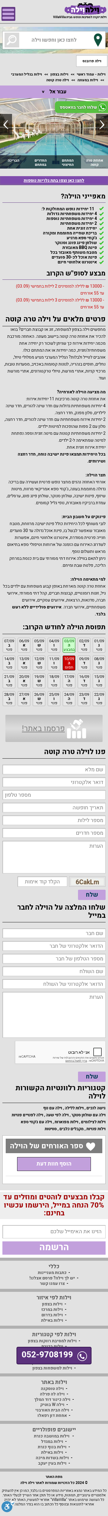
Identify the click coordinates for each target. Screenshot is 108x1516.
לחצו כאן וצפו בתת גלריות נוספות (54, 180)
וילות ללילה (74, 1108)
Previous (6, 124)
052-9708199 (47, 1355)
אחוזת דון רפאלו (52, 1415)
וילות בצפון (59, 74)
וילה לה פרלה (52, 1394)
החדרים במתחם (40, 162)
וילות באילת (52, 1320)
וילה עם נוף (52, 1108)
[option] (54, 133)
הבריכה (13, 160)
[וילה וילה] (85, 8)
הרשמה (54, 1247)
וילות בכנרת (52, 1346)
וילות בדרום (52, 1315)
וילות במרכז (52, 1309)
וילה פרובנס (91, 61)
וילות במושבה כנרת (52, 1436)
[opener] (8, 14)
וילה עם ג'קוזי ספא (36, 1122)
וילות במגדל (52, 1441)
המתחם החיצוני (68, 162)
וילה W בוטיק (52, 1404)
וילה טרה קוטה (57, 80)
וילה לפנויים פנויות (27, 1115)
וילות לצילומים (93, 1122)
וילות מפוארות (66, 1122)
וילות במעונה (87, 80)
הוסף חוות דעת (54, 1164)
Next (102, 124)
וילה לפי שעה (57, 1115)
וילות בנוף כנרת (52, 1447)
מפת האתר (54, 1476)
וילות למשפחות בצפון (52, 1368)
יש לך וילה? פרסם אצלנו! (52, 1278)
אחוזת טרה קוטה (94, 162)
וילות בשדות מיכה (52, 1458)
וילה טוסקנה (52, 1388)
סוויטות (51, 1129)
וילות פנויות (96, 1129)
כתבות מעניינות (52, 1272)
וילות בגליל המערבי (26, 74)
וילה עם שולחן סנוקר (88, 1115)
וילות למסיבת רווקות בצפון (52, 1341)
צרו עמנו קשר (52, 1283)
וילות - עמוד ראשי (91, 74)
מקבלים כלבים (71, 1129)
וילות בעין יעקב (52, 1463)
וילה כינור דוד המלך (52, 1399)
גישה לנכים (96, 1108)
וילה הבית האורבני (52, 1410)
